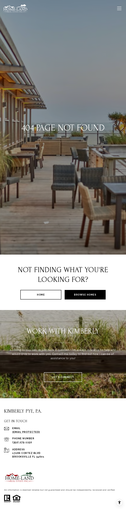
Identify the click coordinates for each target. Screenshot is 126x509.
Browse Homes (85, 294)
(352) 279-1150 (22, 442)
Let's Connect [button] (63, 377)
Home (41, 294)
